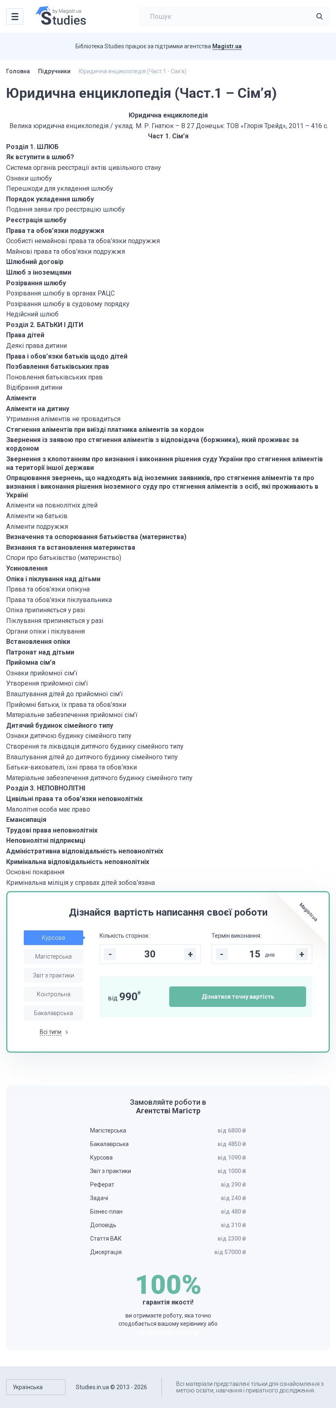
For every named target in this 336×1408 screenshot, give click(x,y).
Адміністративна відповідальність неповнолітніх (84, 851)
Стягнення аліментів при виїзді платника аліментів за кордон (105, 429)
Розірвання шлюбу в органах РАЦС (60, 293)
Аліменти (21, 398)
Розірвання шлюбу (36, 283)
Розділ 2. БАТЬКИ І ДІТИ (44, 325)
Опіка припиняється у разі (45, 610)
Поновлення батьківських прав (54, 377)
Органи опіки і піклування (45, 631)
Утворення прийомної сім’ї (47, 683)
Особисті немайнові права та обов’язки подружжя (83, 241)
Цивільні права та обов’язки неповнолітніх (74, 799)
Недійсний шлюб (32, 314)
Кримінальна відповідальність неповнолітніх (77, 862)
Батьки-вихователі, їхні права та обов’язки (71, 767)
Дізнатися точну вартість (238, 996)
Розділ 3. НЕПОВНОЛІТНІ (46, 788)
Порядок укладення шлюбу (50, 199)
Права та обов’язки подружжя (55, 231)
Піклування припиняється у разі (54, 621)
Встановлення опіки (38, 641)
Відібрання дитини (34, 387)
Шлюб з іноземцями (38, 272)
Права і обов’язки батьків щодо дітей (66, 356)
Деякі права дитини (36, 346)
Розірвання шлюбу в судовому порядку (67, 304)
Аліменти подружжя (37, 526)
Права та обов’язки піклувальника (59, 600)
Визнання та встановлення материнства (70, 547)
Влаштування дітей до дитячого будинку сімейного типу (92, 757)
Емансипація (26, 820)
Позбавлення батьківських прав (57, 366)
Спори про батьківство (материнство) (63, 558)
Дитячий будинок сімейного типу (59, 725)
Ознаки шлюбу (29, 178)
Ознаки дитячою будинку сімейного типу (69, 736)
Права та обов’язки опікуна (48, 589)
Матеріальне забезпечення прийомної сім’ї (72, 715)
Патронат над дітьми (40, 652)
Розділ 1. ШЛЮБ (32, 147)
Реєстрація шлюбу (36, 220)
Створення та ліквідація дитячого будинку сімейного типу (95, 746)
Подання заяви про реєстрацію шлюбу (65, 209)
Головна (18, 71)
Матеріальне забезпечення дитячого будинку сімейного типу (99, 778)
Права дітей (25, 335)
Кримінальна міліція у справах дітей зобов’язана (80, 883)
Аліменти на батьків (37, 516)
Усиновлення (27, 568)
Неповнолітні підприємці (45, 840)
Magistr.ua (227, 46)
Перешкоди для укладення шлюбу (59, 188)
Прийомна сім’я (30, 662)
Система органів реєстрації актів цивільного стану (83, 167)
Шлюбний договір (35, 262)
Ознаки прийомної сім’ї (41, 673)
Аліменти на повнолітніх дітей (52, 505)
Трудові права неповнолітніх (52, 830)
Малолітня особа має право (48, 809)
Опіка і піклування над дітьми (53, 579)
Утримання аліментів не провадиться (63, 419)
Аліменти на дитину (37, 409)
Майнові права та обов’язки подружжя (65, 251)
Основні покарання (35, 872)
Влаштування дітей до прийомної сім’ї (64, 694)
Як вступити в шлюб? (40, 157)
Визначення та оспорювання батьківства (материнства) (96, 537)
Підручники (54, 71)
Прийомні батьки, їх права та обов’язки (66, 705)
